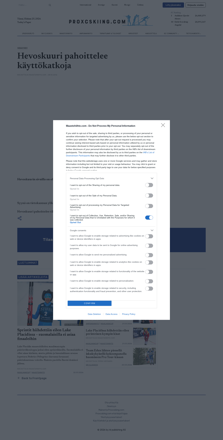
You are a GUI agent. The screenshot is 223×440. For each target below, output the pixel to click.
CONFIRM (89, 303)
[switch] (149, 185)
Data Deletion (94, 314)
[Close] (164, 126)
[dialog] (111, 220)
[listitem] (111, 178)
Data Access (111, 314)
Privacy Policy (128, 314)
